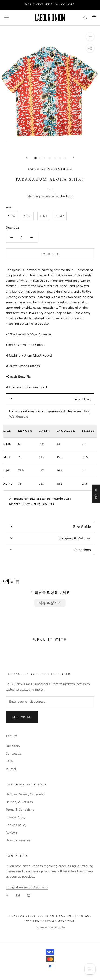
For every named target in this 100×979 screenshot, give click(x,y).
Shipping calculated (41, 196)
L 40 (43, 216)
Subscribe (21, 717)
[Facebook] (7, 895)
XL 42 (59, 216)
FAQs (10, 761)
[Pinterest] (28, 895)
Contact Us (14, 753)
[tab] (50, 399)
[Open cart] (94, 17)
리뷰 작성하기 (50, 602)
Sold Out (50, 254)
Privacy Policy (15, 817)
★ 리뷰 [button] (96, 493)
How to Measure (18, 840)
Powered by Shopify (50, 927)
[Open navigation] (6, 17)
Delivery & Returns (19, 802)
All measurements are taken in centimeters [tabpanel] (50, 457)
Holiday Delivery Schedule (24, 794)
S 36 (11, 216)
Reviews (12, 832)
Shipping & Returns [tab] (74, 538)
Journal (11, 769)
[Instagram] (18, 895)
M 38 (27, 216)
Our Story (13, 746)
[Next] (73, 158)
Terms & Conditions (20, 809)
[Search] (85, 18)
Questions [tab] (82, 549)
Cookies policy (16, 825)
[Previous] (26, 158)
